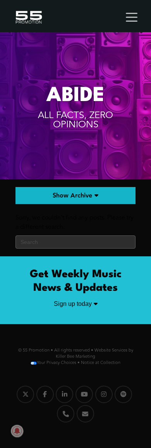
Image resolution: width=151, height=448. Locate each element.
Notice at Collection (100, 362)
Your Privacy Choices (56, 362)
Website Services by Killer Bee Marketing (94, 353)
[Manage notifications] (17, 431)
